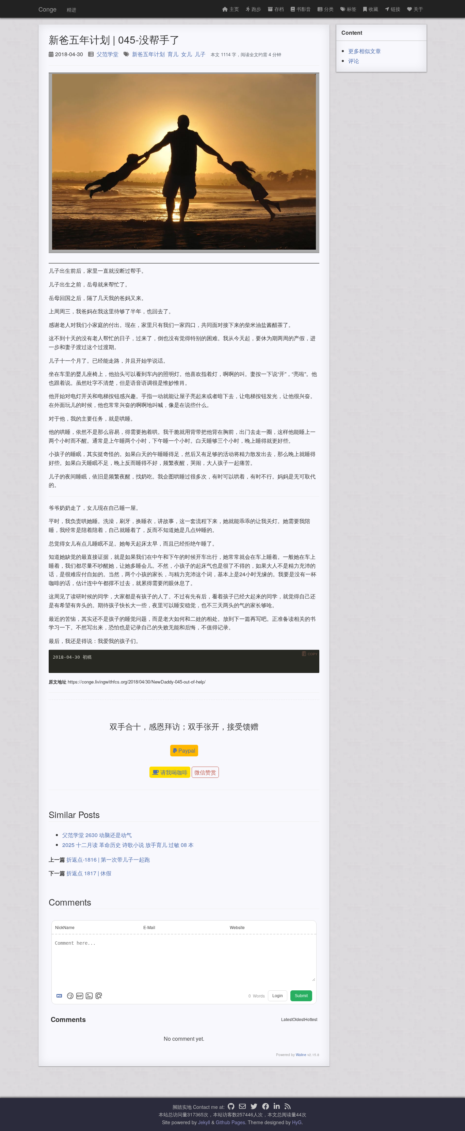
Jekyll (204, 1122)
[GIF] (80, 996)
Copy (313, 654)
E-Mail (149, 927)
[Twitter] (254, 1106)
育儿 (172, 54)
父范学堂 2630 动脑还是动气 (97, 835)
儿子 (200, 54)
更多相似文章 (364, 51)
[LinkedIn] (277, 1106)
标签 (351, 8)
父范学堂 (107, 54)
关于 (418, 8)
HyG (297, 1122)
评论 (353, 61)
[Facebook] (265, 1106)
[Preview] (99, 996)
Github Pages (230, 1122)
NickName (65, 927)
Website (237, 927)
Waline (301, 1054)
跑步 (256, 8)
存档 (279, 8)
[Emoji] (70, 996)
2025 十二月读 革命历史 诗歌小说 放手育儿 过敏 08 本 (128, 845)
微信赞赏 (205, 772)
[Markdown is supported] (61, 996)
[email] (242, 1106)
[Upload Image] (89, 996)
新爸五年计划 (148, 54)
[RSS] (287, 1106)
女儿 (186, 54)
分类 (329, 8)
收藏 (373, 8)
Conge (47, 8)
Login (277, 995)
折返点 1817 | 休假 (88, 873)
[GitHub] (231, 1106)
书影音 (303, 8)
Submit (301, 995)
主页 (234, 8)
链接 (395, 8)
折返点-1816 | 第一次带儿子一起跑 (108, 859)
